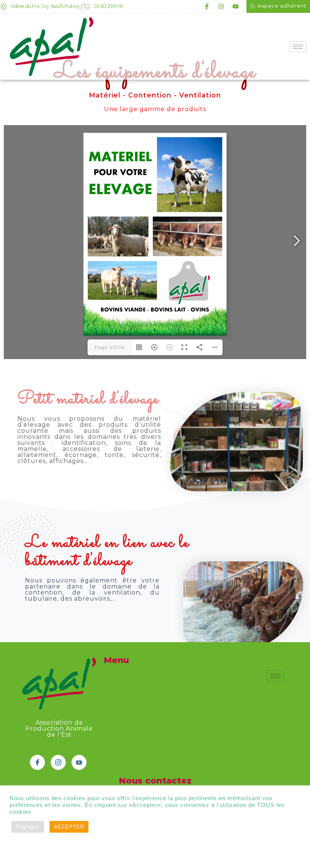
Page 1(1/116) (110, 347)
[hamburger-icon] (297, 46)
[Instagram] (221, 6)
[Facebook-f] (207, 6)
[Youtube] (235, 6)
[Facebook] (37, 762)
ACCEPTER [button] (69, 827)
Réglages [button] (27, 827)
